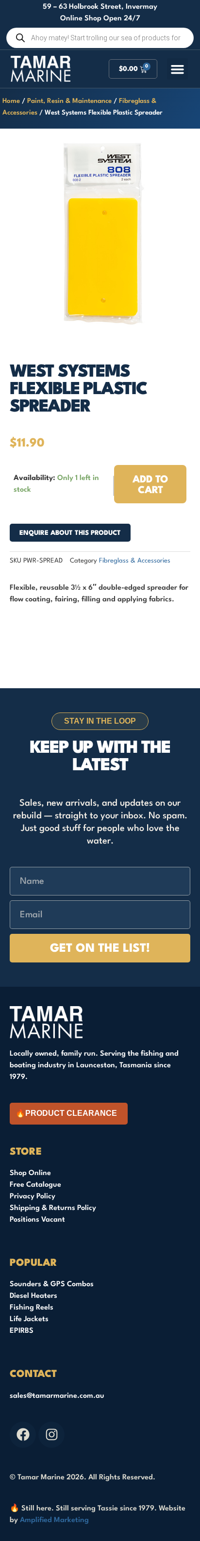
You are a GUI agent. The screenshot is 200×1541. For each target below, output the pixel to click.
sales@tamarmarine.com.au (57, 1396)
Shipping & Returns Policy (53, 1208)
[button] (177, 69)
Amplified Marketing (54, 1520)
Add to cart (150, 485)
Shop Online (30, 1173)
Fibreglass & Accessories (134, 561)
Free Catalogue (35, 1185)
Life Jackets (29, 1319)
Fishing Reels (31, 1307)
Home (11, 101)
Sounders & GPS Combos (52, 1284)
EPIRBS (21, 1331)
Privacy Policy (32, 1196)
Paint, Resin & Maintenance (69, 101)
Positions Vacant (37, 1220)
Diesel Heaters (33, 1296)
